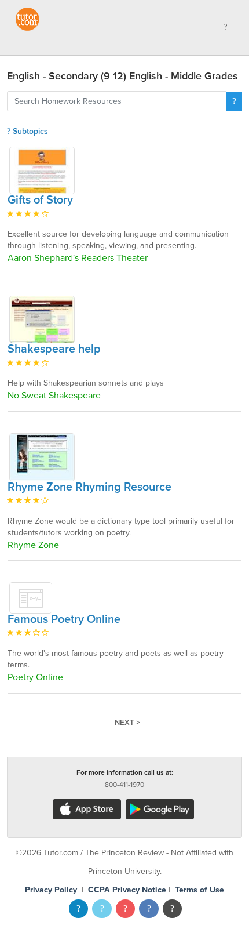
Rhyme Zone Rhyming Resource (89, 487)
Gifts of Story (40, 200)
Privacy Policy (51, 890)
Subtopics (29, 131)
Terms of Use (199, 890)
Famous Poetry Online (64, 619)
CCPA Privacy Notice (127, 890)
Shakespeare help (54, 349)
